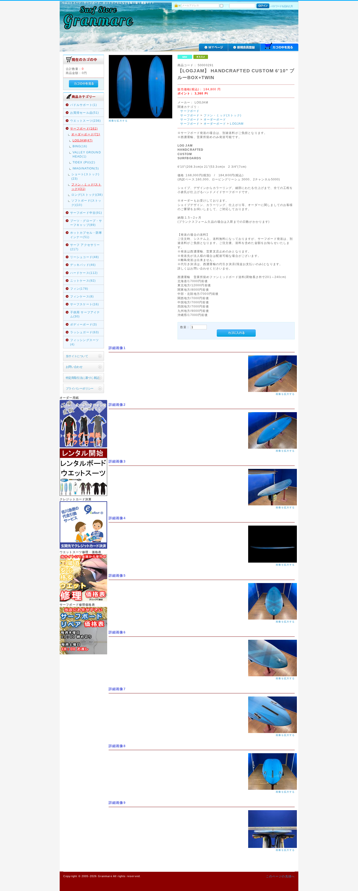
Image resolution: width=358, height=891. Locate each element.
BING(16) (80, 146)
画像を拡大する (118, 120)
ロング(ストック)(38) (87, 194)
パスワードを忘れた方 (282, 6)
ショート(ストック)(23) (85, 176)
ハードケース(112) (84, 272)
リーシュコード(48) (84, 257)
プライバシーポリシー (80, 388)
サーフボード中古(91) (86, 212)
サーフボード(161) (84, 128)
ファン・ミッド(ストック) (222, 115)
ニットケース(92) (83, 280)
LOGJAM (237, 123)
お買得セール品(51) (84, 112)
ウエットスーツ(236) (85, 120)
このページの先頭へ (280, 876)
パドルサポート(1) (83, 104)
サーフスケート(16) (84, 304)
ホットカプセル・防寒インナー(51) (86, 234)
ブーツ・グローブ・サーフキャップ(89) (86, 222)
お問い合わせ (74, 366)
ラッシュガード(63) (84, 332)
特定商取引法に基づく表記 (82, 377)
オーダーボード (215, 119)
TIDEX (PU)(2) (84, 162)
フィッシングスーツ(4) (84, 342)
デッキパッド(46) (83, 264)
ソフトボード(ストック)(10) (86, 202)
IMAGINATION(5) (86, 168)
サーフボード (189, 110)
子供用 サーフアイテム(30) (85, 314)
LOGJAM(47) (83, 140)
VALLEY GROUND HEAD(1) (87, 154)
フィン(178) (79, 288)
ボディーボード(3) (83, 324)
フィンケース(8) (82, 296)
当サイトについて (77, 356)
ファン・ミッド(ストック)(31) (86, 186)
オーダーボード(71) (85, 134)
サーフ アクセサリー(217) (85, 247)
